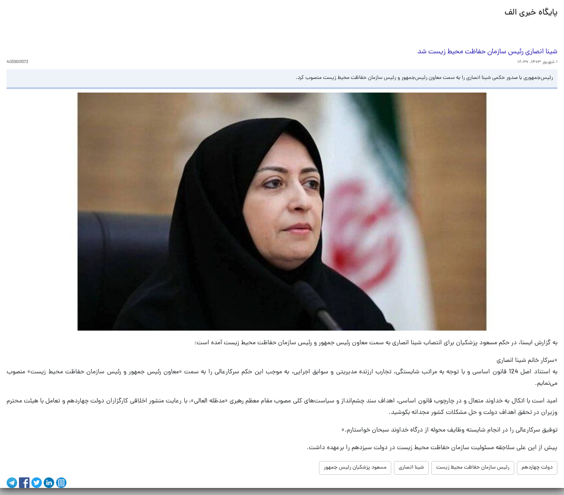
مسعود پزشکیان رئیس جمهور (355, 468)
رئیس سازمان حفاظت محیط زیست (472, 468)
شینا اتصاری (411, 468)
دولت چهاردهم (537, 468)
